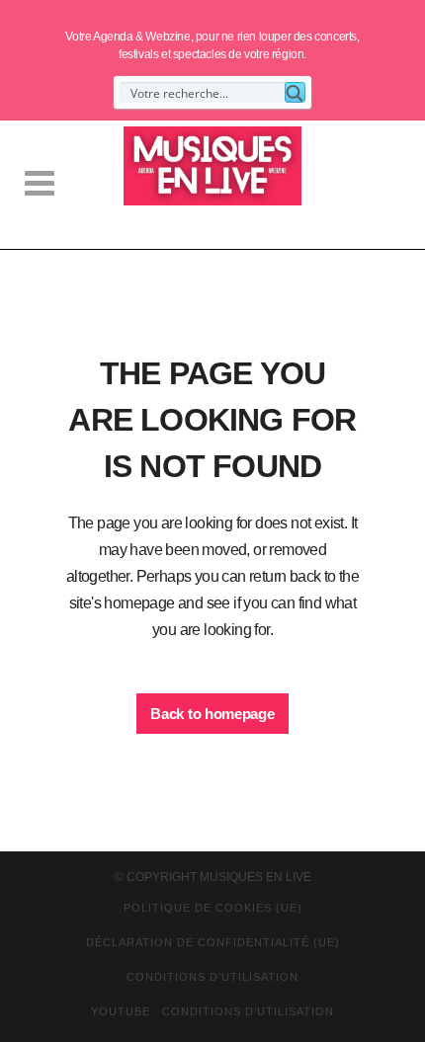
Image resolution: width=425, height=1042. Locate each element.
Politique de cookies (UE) (213, 908)
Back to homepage (212, 713)
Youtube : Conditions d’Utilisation (212, 1011)
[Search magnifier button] (295, 92)
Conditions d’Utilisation (212, 977)
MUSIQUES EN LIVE (255, 877)
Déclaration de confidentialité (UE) (213, 942)
